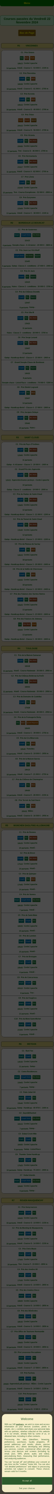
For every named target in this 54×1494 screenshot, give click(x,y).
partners (20, 1424)
